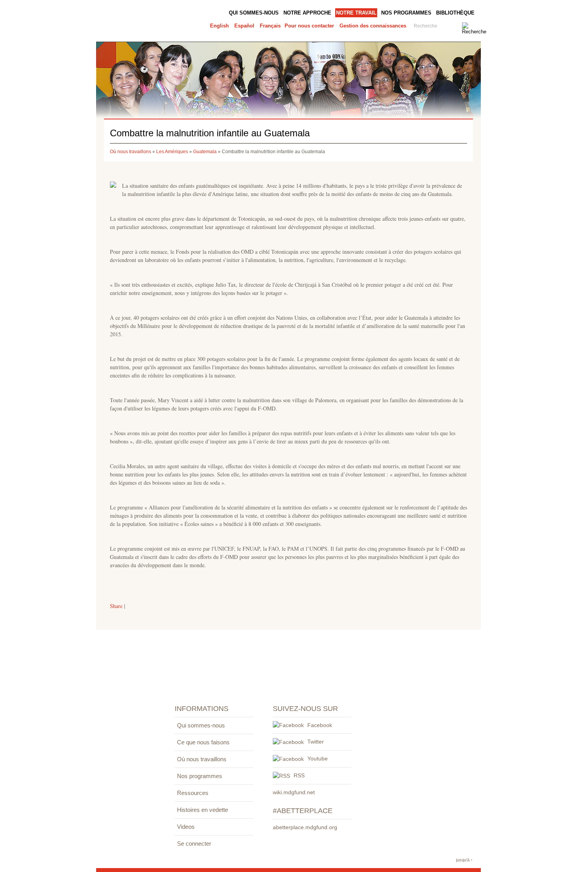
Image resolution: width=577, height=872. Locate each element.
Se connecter (194, 843)
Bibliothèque (455, 13)
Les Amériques (172, 151)
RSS (298, 775)
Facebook (319, 725)
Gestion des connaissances (373, 26)
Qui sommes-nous (201, 725)
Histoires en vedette (202, 809)
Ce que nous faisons (203, 742)
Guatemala (205, 151)
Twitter (315, 741)
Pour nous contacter (309, 26)
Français (270, 26)
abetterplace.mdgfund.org (305, 827)
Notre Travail (356, 13)
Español (244, 26)
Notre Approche (307, 13)
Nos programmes (406, 13)
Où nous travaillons (130, 151)
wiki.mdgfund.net (294, 792)
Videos (186, 826)
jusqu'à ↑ (464, 859)
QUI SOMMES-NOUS (254, 13)
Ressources (192, 793)
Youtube (317, 758)
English (219, 26)
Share (116, 606)
